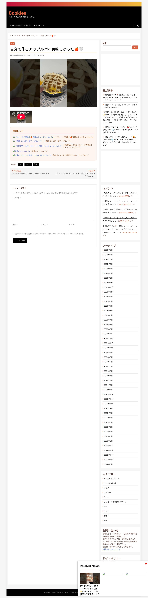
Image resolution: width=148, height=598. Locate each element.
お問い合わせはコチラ (111, 549)
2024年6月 (108, 366)
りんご (28, 164)
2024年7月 (108, 362)
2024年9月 (108, 353)
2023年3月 (108, 436)
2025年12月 (109, 283)
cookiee (17, 13)
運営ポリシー (39, 25)
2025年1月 (108, 334)
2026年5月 (108, 264)
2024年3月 (108, 380)
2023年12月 (109, 394)
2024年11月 (108, 343)
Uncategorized (110, 483)
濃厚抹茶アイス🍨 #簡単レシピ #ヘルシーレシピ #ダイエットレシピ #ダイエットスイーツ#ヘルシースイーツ (120, 97)
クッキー (107, 492)
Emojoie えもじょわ (111, 479)
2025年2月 (108, 329)
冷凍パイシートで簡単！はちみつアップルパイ (70, 155)
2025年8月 (108, 301)
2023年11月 (108, 399)
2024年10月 (109, 348)
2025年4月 (108, 320)
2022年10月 (109, 460)
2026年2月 (108, 278)
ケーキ (106, 497)
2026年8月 (108, 250)
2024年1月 (108, 390)
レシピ (106, 511)
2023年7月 (108, 418)
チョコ (106, 506)
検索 (105, 43)
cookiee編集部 (18, 55)
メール (44, 224)
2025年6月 (108, 311)
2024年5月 (108, 371)
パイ (20, 164)
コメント (17, 197)
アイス (106, 488)
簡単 (18, 35)
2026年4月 (108, 269)
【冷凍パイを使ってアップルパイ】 (58, 141)
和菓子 (106, 516)
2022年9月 (108, 464)
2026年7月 (108, 255)
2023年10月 (109, 404)
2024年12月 (109, 338)
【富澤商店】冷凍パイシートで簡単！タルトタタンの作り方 (77, 146)
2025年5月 (108, 315)
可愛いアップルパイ (39, 151)
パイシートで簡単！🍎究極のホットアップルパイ (74, 137)
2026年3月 (108, 273)
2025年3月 (108, 325)
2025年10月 (109, 292)
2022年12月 (109, 450)
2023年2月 (108, 441)
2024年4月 (108, 376)
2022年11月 (108, 455)
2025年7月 (108, 306)
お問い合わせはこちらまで (20, 25)
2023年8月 (108, 413)
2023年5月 (108, 427)
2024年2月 (108, 385)
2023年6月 (108, 422)
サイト (71, 224)
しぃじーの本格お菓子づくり (115, 502)
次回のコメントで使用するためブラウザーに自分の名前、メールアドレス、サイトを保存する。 (50, 234)
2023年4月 (108, 432)
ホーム (12, 35)
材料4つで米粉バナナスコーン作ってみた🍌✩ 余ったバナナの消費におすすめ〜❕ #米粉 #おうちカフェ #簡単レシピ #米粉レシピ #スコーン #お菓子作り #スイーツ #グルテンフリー (120, 117)
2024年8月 (108, 357)
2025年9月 (108, 297)
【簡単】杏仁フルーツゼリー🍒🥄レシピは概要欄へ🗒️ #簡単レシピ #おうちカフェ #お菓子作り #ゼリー (120, 129)
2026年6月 (108, 259)
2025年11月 (108, 287)
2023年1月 (108, 446)
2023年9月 (108, 408)
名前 (15, 224)
